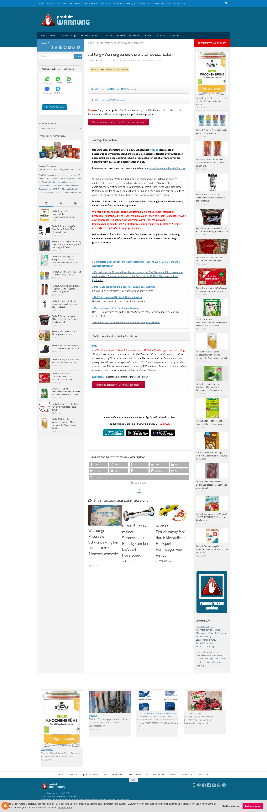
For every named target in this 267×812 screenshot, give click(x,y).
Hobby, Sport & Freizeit (137, 3)
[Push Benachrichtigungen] (5, 806)
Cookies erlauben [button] (252, 806)
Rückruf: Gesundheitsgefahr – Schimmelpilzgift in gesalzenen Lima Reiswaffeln (212, 549)
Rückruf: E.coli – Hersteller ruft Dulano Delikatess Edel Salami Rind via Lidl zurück (211, 484)
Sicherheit (106, 43)
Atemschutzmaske (97, 69)
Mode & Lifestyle (70, 3)
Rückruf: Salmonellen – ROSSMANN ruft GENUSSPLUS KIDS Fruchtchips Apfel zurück (211, 517)
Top (142, 43)
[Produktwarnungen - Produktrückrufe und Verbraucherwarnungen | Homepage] (65, 19)
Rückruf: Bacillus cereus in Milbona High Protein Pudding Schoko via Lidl (65, 319)
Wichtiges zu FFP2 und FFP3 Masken (115, 89)
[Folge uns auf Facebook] (60, 47)
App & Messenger (69, 35)
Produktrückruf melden (91, 35)
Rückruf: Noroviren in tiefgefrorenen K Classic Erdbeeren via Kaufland (62, 376)
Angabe (154, 149)
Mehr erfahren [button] (65, 807)
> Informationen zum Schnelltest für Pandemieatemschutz (123, 286)
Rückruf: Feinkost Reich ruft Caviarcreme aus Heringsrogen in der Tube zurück (66, 304)
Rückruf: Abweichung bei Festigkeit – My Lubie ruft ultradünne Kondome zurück (64, 259)
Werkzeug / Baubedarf (161, 716)
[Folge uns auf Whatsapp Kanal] (74, 47)
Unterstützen (135, 35)
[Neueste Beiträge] (46, 204)
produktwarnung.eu (204, 626)
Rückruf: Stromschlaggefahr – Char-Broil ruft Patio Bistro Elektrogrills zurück (65, 229)
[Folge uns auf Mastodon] (56, 47)
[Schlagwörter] (75, 204)
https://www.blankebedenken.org (167, 168)
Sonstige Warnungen (126, 43)
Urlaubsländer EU (160, 3)
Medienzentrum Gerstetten (68, 796)
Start (41, 3)
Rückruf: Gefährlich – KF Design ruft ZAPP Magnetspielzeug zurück (66, 407)
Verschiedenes (142, 716)
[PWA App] (51, 47)
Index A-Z (53, 35)
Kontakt (148, 35)
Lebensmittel (89, 3)
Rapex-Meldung (122, 69)
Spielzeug (93, 716)
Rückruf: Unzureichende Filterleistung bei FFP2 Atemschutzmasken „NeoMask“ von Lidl (157, 722)
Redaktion (97, 60)
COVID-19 (93, 43)
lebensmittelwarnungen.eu (208, 652)
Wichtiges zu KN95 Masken (110, 100)
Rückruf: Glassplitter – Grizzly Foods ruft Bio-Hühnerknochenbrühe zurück (64, 214)
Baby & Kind (52, 3)
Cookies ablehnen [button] (231, 806)
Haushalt (117, 3)
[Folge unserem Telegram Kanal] (78, 47)
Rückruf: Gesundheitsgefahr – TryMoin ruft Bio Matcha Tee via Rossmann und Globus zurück (210, 387)
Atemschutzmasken (145, 713)
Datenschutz (175, 35)
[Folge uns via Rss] (69, 47)
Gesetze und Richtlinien (115, 35)
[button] (98, 464)
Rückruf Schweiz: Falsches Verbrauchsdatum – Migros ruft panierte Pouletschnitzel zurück (211, 355)
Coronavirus (110, 69)
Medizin (104, 3)
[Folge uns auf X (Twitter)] (65, 47)
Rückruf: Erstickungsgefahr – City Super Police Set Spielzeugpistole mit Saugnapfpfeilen (66, 244)
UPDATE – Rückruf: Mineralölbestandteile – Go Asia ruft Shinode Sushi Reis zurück (66, 392)
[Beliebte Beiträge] (60, 204)
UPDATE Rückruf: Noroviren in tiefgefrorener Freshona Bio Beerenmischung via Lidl (199, 720)
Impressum (160, 35)
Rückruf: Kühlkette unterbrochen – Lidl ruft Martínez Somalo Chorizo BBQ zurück (66, 289)
